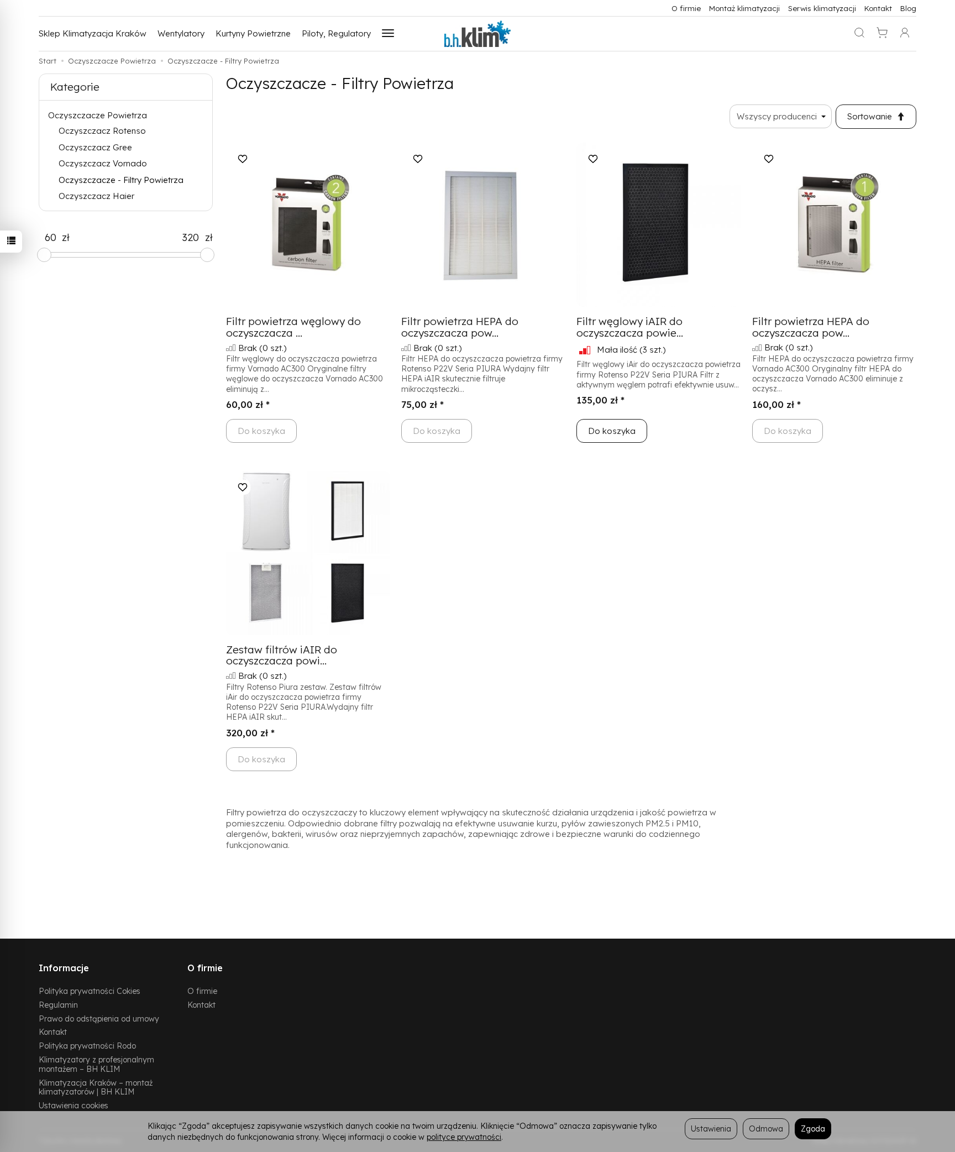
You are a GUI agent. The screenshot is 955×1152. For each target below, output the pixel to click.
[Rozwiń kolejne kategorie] (388, 34)
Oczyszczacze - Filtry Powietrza (121, 180)
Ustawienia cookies (73, 1105)
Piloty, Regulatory (336, 33)
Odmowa (766, 1128)
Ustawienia (711, 1128)
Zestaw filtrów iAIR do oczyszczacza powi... (281, 655)
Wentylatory (181, 33)
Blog (908, 8)
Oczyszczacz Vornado (103, 163)
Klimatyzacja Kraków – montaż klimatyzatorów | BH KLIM (96, 1087)
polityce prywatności (464, 1136)
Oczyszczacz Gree (95, 147)
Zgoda (813, 1128)
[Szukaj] (859, 33)
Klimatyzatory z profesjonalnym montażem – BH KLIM (96, 1064)
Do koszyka (612, 431)
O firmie (686, 8)
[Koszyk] (882, 33)
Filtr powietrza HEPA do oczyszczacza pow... (459, 327)
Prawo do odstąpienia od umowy (99, 1018)
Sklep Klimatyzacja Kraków (92, 33)
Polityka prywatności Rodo (87, 1045)
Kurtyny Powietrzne (253, 33)
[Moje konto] (904, 33)
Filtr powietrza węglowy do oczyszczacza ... (293, 327)
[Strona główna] (477, 33)
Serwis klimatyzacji (822, 8)
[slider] (44, 255)
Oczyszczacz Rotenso (102, 130)
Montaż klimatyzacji (744, 8)
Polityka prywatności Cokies (89, 991)
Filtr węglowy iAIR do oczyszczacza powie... (629, 327)
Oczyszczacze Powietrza (97, 115)
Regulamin (58, 1004)
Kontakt (878, 8)
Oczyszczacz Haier (96, 196)
